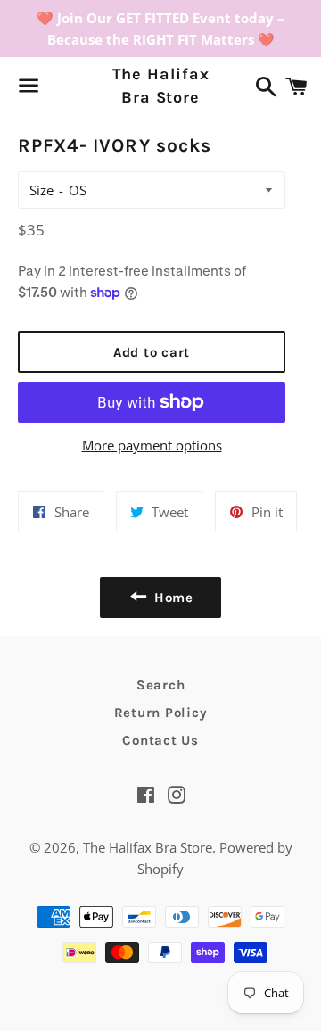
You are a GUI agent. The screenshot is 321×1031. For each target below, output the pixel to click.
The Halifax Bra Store (161, 85)
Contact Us (160, 740)
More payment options (152, 445)
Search (160, 685)
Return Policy (161, 713)
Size (41, 190)
